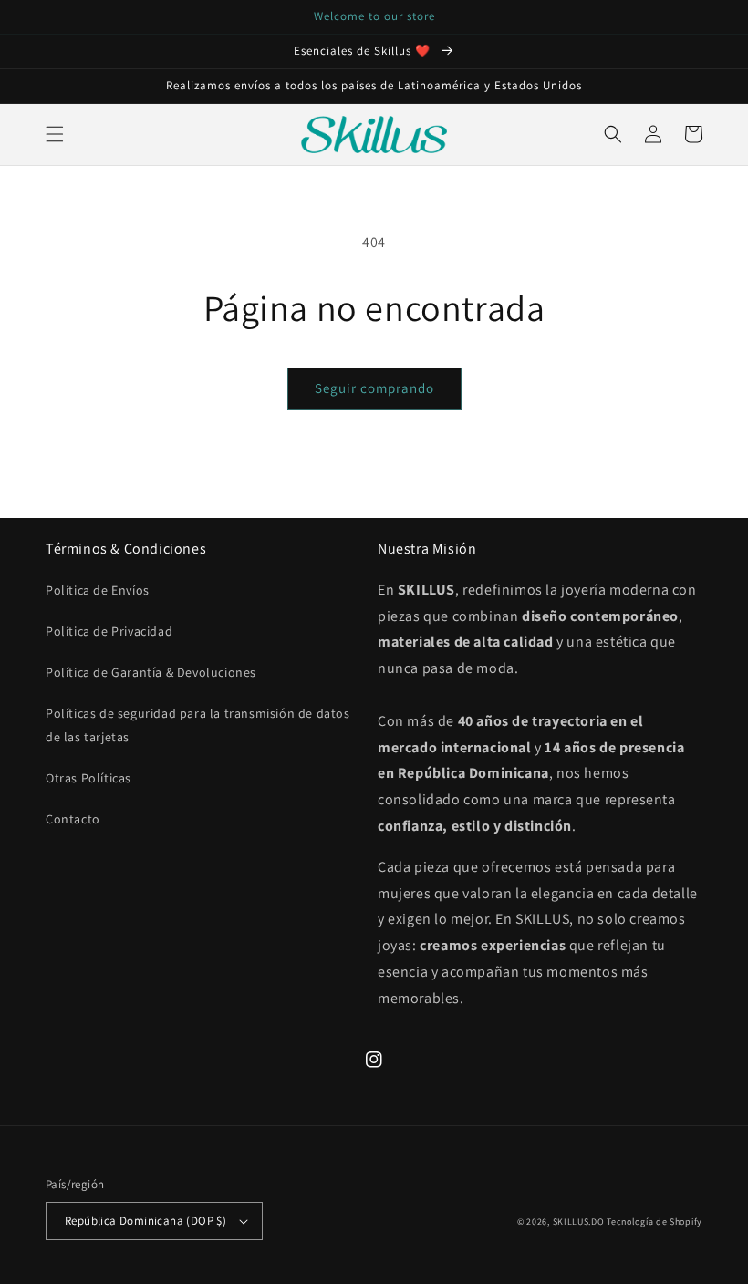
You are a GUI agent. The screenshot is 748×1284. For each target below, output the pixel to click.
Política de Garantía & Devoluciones (151, 672)
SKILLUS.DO (579, 1221)
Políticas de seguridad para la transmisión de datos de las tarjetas (198, 724)
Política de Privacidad (109, 631)
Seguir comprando (374, 388)
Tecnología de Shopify (654, 1221)
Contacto (73, 819)
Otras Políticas (88, 778)
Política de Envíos (98, 590)
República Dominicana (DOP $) (145, 1220)
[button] (55, 134)
